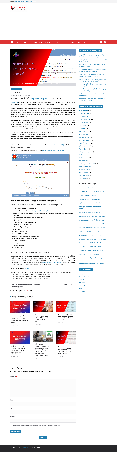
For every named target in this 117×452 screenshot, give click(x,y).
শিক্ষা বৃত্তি (72, 42)
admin (21, 95)
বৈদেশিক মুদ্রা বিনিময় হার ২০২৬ (87, 164)
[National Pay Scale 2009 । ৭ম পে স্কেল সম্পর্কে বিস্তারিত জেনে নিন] (43, 301)
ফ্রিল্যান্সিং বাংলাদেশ (84, 158)
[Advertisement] (58, 27)
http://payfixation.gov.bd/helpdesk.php (53, 150)
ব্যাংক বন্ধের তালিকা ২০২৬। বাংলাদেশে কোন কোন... (92, 188)
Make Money (49, 42)
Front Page (82, 291)
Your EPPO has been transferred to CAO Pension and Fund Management (26, 285)
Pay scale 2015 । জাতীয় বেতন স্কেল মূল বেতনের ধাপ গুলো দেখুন (66, 317)
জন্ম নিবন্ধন (65, 42)
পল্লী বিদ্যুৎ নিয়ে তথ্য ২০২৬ (85, 152)
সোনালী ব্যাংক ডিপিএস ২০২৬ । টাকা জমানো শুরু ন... (92, 216)
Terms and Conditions (85, 277)
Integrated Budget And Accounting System (39, 211)
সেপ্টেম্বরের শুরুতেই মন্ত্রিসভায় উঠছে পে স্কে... (90, 199)
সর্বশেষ (84, 42)
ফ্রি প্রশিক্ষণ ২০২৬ (83, 155)
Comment (13, 376)
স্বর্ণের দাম (58, 42)
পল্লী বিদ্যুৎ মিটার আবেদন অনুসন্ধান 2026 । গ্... (91, 195)
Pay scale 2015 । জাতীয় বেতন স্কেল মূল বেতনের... (91, 250)
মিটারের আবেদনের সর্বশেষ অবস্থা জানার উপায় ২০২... (92, 191)
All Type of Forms (84, 113)
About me (81, 279)
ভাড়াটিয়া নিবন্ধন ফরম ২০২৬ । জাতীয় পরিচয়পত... (91, 203)
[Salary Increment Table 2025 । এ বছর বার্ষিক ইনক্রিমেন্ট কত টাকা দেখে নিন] (20, 332)
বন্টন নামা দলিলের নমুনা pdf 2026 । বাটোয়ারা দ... (91, 246)
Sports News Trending (85, 140)
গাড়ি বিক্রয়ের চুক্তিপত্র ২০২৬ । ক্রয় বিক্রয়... (89, 231)
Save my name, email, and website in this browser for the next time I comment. (36, 426)
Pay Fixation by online (40, 99)
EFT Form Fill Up (69, 285)
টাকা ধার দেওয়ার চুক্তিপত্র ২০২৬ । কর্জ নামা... (90, 212)
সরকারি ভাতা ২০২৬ (84, 175)
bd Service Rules (83, 116)
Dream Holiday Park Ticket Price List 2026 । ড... (92, 243)
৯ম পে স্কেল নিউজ (83, 111)
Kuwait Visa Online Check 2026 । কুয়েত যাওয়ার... (92, 239)
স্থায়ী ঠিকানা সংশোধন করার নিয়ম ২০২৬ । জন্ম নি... (92, 264)
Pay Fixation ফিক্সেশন (16, 89)
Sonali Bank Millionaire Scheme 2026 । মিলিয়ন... (92, 227)
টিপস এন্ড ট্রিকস (83, 149)
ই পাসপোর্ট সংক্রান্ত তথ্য (84, 143)
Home (80, 288)
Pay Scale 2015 (59, 145)
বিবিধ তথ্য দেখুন (83, 161)
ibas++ (17, 42)
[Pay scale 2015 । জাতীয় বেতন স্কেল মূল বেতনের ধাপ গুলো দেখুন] (66, 301)
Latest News (82, 128)
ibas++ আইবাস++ (83, 125)
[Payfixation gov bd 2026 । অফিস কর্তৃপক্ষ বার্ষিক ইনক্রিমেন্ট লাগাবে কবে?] (20, 301)
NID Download (37, 42)
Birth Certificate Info (84, 119)
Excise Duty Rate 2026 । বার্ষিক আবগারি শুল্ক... (91, 254)
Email (12, 408)
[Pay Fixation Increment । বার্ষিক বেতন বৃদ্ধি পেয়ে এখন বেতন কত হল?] (66, 332)
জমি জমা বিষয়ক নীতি (84, 146)
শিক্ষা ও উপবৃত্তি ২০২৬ (84, 172)
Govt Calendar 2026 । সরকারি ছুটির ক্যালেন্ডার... (91, 220)
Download (28, 268)
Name (12, 400)
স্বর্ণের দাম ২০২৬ (83, 178)
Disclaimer (82, 282)
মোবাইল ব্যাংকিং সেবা (84, 169)
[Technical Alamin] (12, 42)
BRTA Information (84, 122)
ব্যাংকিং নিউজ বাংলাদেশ (85, 166)
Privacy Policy (82, 274)
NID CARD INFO (84, 131)
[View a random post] (105, 42)
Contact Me (82, 285)
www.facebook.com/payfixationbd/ (52, 262)
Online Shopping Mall (85, 134)
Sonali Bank (26, 42)
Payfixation (14, 102)
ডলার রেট (79, 42)
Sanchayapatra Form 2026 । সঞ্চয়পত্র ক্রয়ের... (91, 235)
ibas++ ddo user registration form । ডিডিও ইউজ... (92, 224)
